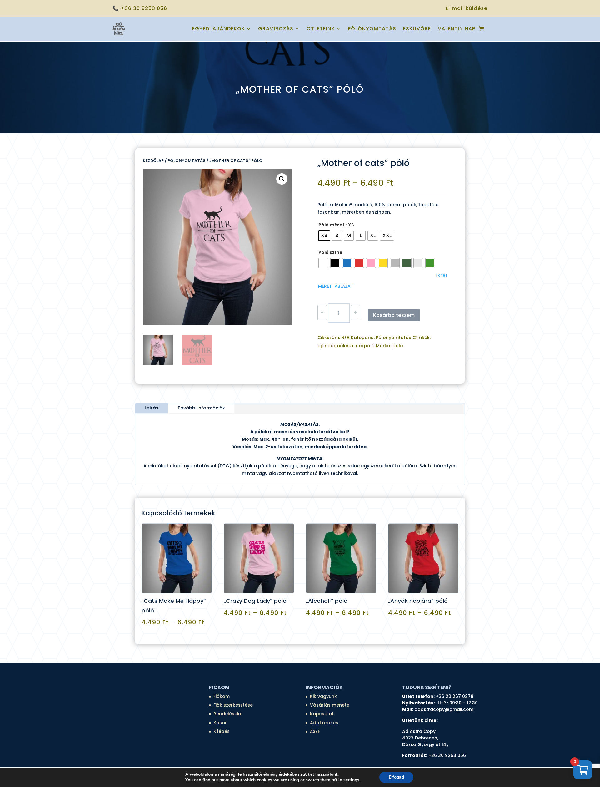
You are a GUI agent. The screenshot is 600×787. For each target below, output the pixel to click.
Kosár (220, 722)
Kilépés (221, 731)
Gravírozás (275, 28)
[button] (282, 179)
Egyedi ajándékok (218, 28)
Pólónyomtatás (372, 28)
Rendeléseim (227, 714)
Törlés (442, 275)
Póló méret (331, 225)
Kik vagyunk (323, 696)
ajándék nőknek (336, 346)
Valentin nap (456, 28)
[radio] (324, 235)
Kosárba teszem (394, 315)
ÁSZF (315, 731)
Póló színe (330, 252)
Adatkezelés (324, 722)
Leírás (151, 408)
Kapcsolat (322, 714)
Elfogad (396, 777)
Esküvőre (417, 28)
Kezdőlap (153, 161)
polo (397, 346)
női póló (365, 346)
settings (351, 780)
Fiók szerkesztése (233, 705)
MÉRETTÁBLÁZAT (335, 286)
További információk (201, 408)
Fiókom (221, 696)
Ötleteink (321, 28)
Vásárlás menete (329, 705)
